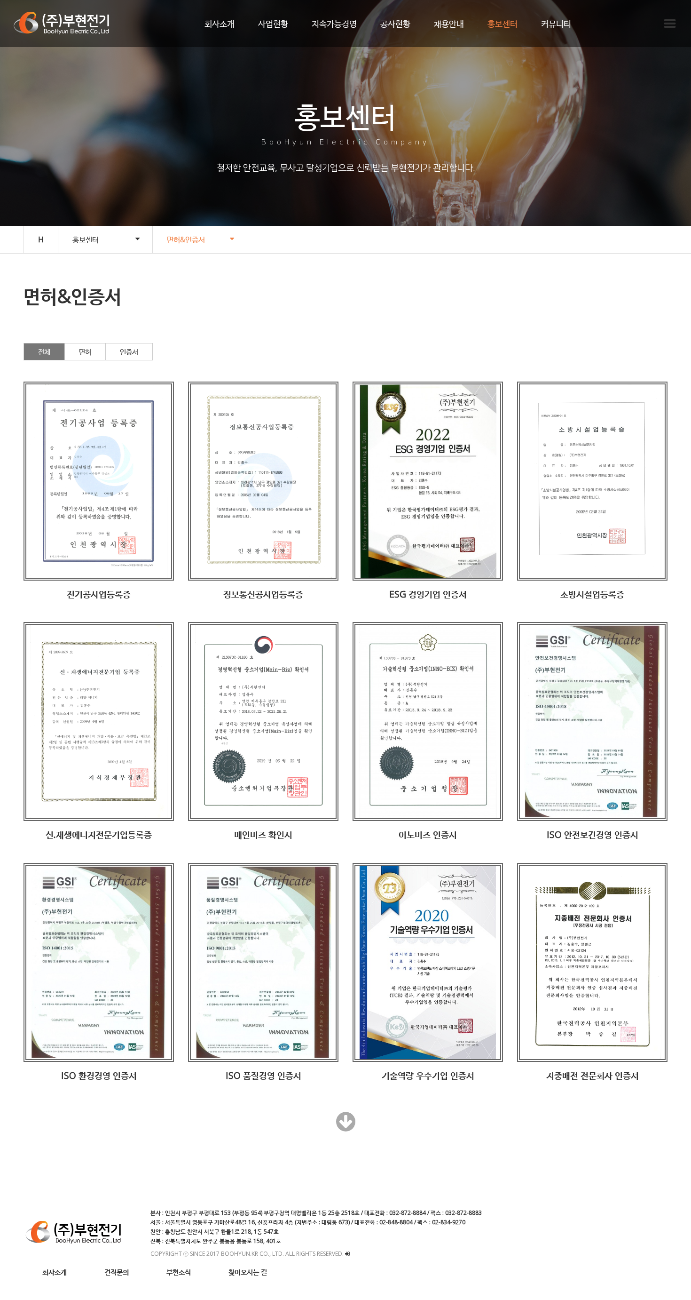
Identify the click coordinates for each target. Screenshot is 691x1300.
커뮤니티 (556, 23)
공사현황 (395, 23)
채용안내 (449, 23)
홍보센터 (502, 23)
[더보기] (345, 1127)
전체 (44, 351)
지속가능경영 (334, 23)
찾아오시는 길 (247, 1271)
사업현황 (273, 23)
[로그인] (347, 1254)
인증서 (129, 351)
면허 (85, 351)
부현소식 (178, 1271)
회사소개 (219, 23)
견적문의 (116, 1271)
